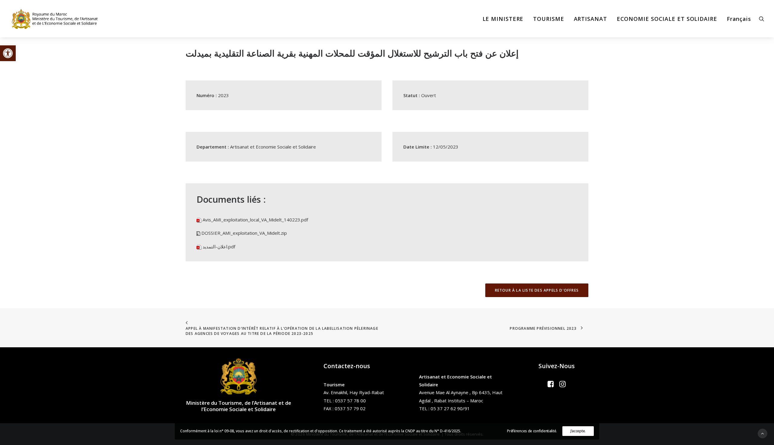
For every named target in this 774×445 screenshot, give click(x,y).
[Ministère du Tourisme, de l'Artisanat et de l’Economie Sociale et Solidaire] (56, 18)
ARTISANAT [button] (590, 18)
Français (739, 18)
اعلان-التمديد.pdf (219, 247)
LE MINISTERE (503, 18)
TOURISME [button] (548, 18)
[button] (8, 53)
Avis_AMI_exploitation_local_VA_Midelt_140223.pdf (255, 220)
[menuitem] (503, 19)
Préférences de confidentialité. (532, 431)
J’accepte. (578, 431)
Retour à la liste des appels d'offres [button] (537, 290)
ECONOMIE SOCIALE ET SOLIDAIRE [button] (667, 18)
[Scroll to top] (762, 433)
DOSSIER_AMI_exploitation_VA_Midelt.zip (244, 233)
